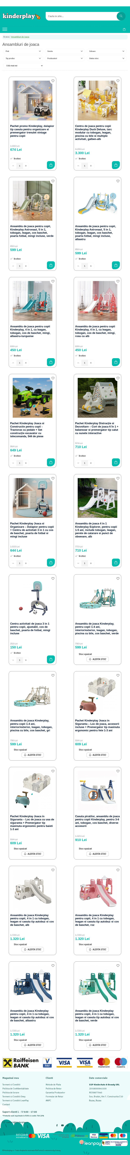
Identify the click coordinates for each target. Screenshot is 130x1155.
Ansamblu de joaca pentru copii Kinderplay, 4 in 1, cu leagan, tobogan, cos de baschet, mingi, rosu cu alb (95, 331)
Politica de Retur (54, 1088)
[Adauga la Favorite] (53, 81)
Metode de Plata (53, 1084)
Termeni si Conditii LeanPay (15, 1100)
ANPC (48, 1100)
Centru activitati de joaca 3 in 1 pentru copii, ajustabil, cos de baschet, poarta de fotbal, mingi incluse (30, 628)
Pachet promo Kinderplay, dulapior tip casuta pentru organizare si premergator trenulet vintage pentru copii (32, 131)
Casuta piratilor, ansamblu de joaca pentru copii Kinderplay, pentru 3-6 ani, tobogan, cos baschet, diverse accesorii (97, 821)
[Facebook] (57, 1125)
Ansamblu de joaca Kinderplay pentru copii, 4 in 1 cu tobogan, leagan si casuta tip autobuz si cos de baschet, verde (97, 1015)
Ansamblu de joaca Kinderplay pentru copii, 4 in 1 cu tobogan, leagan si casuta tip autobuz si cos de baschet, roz (97, 920)
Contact (6, 1104)
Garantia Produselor (55, 1092)
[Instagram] (73, 1125)
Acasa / (7, 37)
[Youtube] (62, 1125)
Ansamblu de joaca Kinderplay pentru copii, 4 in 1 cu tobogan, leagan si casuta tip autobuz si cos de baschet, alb (32, 920)
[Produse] (5, 30)
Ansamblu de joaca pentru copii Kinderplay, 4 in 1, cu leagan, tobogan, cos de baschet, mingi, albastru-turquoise (30, 331)
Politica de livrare (10, 1092)
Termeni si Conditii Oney (13, 1096)
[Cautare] (121, 16)
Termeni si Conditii (11, 1084)
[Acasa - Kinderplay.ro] (21, 16)
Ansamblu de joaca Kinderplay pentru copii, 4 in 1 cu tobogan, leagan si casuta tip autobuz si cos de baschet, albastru (32, 1015)
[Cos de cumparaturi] (124, 29)
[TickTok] (68, 1125)
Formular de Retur (54, 1096)
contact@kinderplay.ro (17, 1122)
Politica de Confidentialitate (15, 1088)
